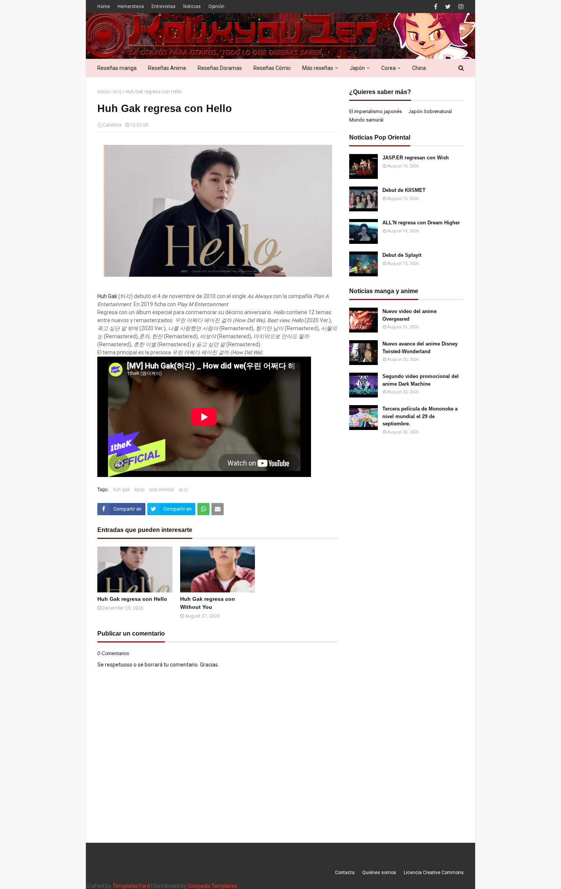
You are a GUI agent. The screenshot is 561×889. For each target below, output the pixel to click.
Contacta (345, 872)
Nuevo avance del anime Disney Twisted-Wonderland (420, 347)
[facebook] (435, 6)
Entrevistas (164, 6)
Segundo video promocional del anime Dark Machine (420, 380)
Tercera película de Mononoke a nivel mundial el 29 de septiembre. (420, 416)
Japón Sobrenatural (430, 111)
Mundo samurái (366, 120)
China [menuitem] (419, 68)
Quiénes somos (379, 872)
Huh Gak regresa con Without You (207, 603)
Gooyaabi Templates (212, 886)
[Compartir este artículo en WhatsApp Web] (203, 509)
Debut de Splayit (401, 255)
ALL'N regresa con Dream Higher (421, 222)
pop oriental (161, 489)
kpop (139, 489)
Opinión (216, 6)
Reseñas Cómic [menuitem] (272, 68)
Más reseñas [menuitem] (317, 68)
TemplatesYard (131, 886)
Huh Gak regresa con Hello (132, 599)
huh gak (121, 489)
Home (103, 6)
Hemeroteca (131, 6)
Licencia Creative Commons (434, 872)
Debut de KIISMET (404, 190)
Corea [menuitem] (388, 68)
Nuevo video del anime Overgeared (409, 315)
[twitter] (448, 6)
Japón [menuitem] (357, 68)
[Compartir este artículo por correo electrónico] (217, 509)
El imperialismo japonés (375, 111)
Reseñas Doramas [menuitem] (220, 68)
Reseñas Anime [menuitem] (167, 68)
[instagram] (460, 6)
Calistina (112, 125)
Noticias (192, 6)
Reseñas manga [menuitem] (117, 68)
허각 (117, 91)
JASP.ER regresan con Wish (415, 158)
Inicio (103, 91)
